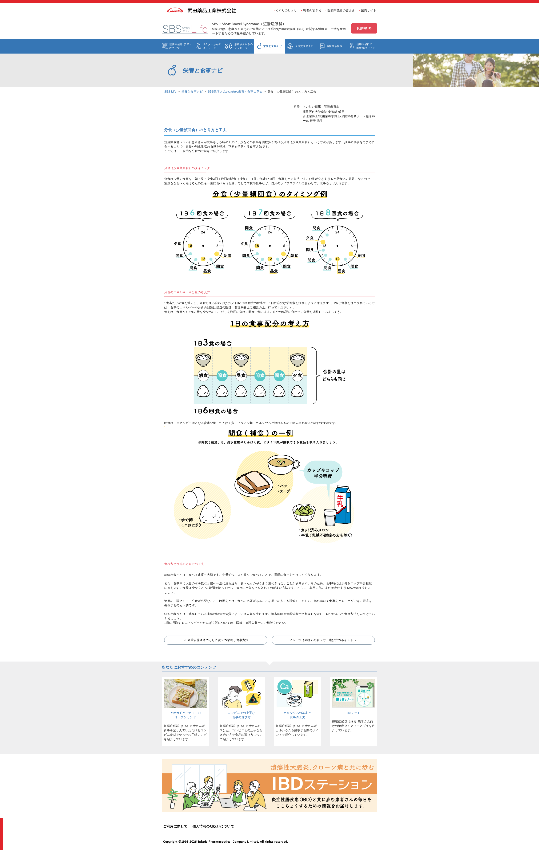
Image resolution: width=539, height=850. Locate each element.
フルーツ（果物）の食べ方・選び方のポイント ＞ (323, 640)
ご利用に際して (175, 826)
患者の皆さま (312, 10)
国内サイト (368, 10)
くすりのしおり (286, 10)
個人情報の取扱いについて (213, 826)
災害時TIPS (364, 28)
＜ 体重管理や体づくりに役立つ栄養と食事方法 (215, 640)
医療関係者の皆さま (341, 10)
